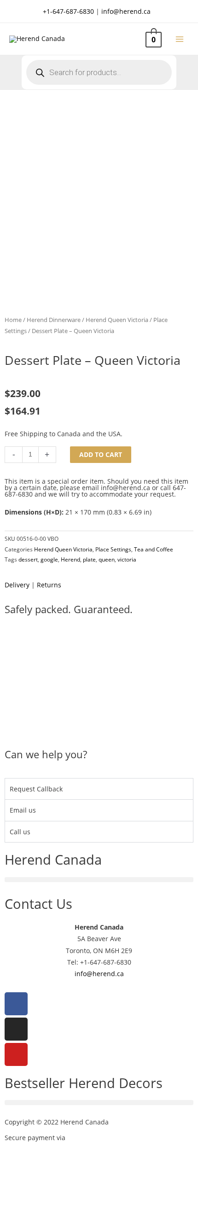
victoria (126, 559)
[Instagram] (16, 1029)
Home (13, 320)
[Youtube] (16, 1054)
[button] (99, 879)
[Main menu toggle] (180, 39)
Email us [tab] (23, 810)
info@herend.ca (126, 11)
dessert (28, 559)
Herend (70, 559)
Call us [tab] (20, 831)
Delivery (17, 584)
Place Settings (113, 549)
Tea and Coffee (153, 549)
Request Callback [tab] (36, 788)
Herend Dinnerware (54, 320)
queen (107, 559)
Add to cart (100, 454)
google (49, 559)
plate (89, 559)
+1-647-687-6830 (68, 11)
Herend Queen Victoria (117, 320)
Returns (49, 584)
